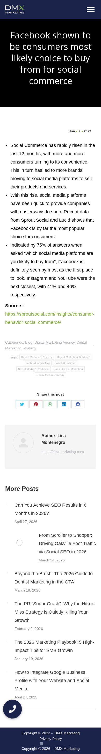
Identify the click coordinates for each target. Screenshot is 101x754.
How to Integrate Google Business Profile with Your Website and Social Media (52, 680)
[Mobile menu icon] (90, 9)
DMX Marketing (67, 733)
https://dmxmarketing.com (62, 452)
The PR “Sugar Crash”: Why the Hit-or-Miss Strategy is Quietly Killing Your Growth (55, 612)
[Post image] (7, 504)
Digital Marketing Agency (54, 342)
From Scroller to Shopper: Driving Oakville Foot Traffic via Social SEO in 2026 (67, 543)
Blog (28, 342)
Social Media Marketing (68, 369)
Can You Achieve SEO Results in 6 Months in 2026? (50, 509)
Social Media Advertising (33, 369)
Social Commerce (65, 363)
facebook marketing (37, 363)
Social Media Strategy (50, 374)
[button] (12, 709)
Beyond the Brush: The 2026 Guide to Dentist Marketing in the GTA (54, 578)
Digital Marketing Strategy (73, 357)
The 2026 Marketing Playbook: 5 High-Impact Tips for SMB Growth (54, 646)
